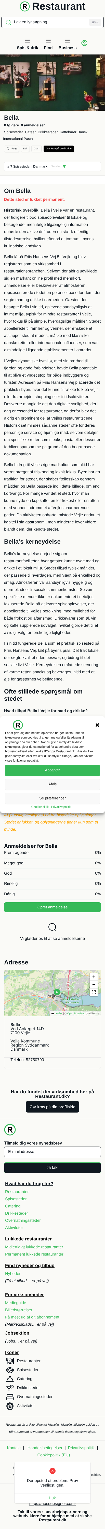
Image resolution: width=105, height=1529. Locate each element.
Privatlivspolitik (61, 807)
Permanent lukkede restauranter (34, 1254)
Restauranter (17, 1192)
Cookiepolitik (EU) (53, 1455)
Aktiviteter (14, 1228)
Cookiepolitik (40, 807)
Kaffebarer (68, 132)
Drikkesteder (48, 132)
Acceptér (52, 770)
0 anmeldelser (33, 125)
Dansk (82, 132)
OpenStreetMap (76, 1013)
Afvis (52, 784)
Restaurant (59, 6)
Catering (12, 1206)
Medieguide (15, 1303)
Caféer (30, 132)
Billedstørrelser (18, 1310)
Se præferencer (52, 798)
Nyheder (12, 1274)
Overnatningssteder (23, 1220)
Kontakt (14, 1448)
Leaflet (58, 1013)
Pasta (28, 139)
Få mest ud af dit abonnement (32, 1317)
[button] (97, 725)
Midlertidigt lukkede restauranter (34, 1247)
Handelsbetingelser (45, 1448)
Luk (52, 1498)
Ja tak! (52, 1167)
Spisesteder (13, 132)
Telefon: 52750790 (27, 1060)
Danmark (40, 166)
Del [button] (25, 148)
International (13, 139)
